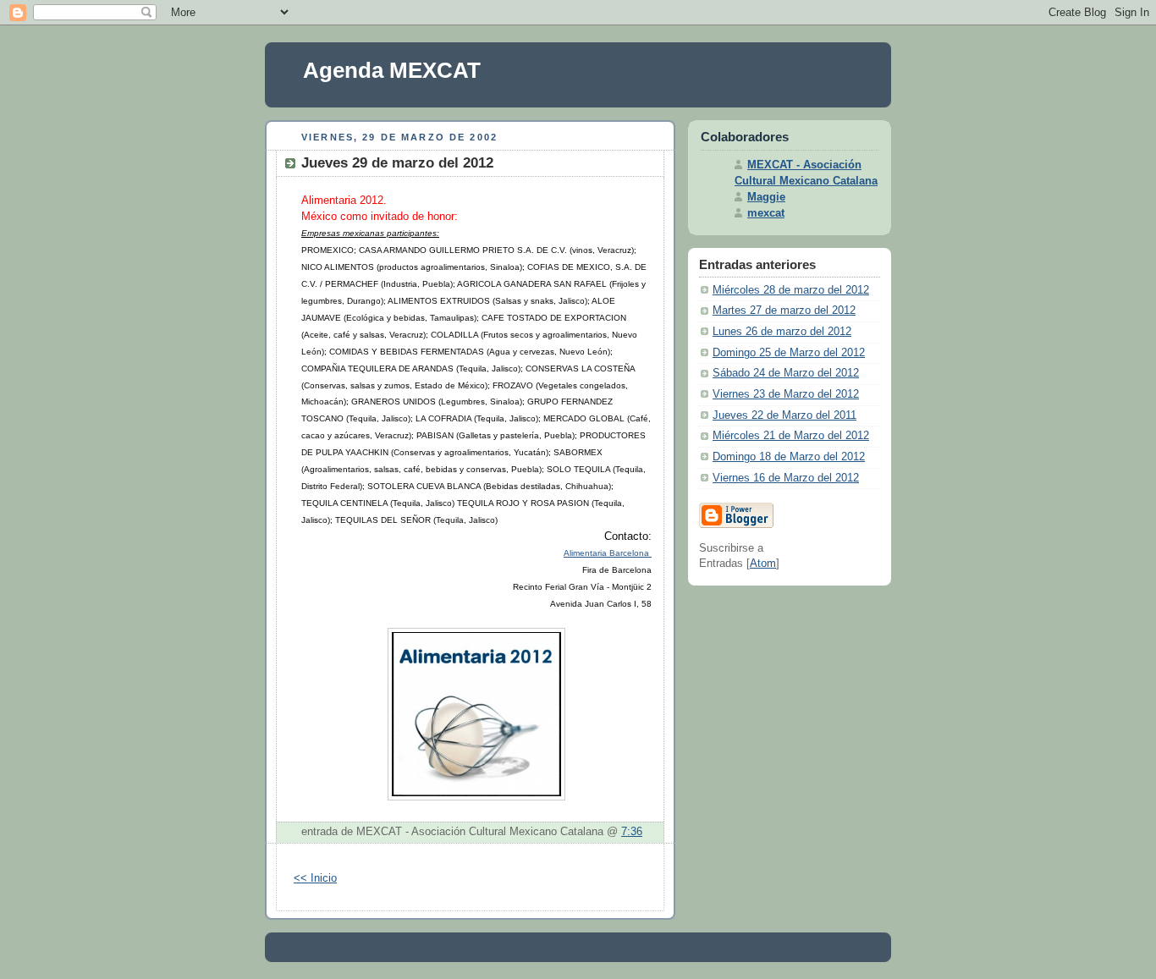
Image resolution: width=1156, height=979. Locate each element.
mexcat (765, 213)
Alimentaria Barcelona (608, 553)
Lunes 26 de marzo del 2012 (782, 332)
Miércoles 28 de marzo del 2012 (791, 290)
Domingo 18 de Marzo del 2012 (789, 457)
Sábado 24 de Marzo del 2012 (786, 373)
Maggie (766, 197)
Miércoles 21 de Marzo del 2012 (791, 436)
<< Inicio (315, 878)
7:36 (631, 832)
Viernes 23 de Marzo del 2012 (786, 394)
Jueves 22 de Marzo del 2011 (784, 415)
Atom (763, 563)
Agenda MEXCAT (392, 70)
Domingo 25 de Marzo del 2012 (789, 353)
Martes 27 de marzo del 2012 (784, 310)
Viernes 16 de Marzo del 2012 (786, 478)
